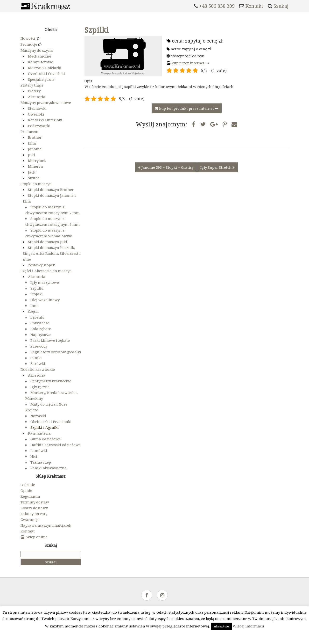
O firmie (28, 484)
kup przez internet (188, 62)
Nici (33, 456)
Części (33, 311)
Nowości (28, 38)
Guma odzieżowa (45, 439)
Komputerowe (40, 61)
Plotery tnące (32, 85)
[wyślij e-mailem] (234, 124)
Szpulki (36, 288)
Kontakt (28, 531)
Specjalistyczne (41, 79)
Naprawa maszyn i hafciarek (46, 525)
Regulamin (30, 496)
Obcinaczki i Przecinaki (50, 421)
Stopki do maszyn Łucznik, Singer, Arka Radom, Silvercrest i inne (52, 253)
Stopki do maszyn (36, 183)
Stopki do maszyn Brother (51, 189)
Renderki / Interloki (45, 119)
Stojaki (36, 293)
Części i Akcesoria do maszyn (46, 270)
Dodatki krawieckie (38, 369)
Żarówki (37, 363)
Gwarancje (30, 519)
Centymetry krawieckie (50, 380)
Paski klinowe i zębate (50, 340)
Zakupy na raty (34, 513)
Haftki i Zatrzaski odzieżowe (55, 444)
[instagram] (162, 595)
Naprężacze (40, 334)
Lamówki (38, 450)
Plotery (34, 90)
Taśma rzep (40, 462)
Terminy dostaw (35, 502)
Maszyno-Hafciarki (44, 67)
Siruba (34, 177)
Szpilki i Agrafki (44, 427)
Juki (31, 154)
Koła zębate (40, 328)
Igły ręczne (39, 386)
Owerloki (36, 114)
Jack (31, 172)
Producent (30, 131)
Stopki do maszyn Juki (47, 241)
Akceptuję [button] (221, 626)
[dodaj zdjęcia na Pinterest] (225, 124)
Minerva (35, 166)
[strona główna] (45, 10)
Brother (35, 137)
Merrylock (37, 160)
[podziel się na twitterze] (202, 124)
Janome (35, 148)
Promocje (29, 44)
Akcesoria (36, 96)
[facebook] (146, 595)
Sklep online (37, 536)
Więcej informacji (248, 626)
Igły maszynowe (44, 282)
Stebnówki (37, 108)
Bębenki (37, 317)
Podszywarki (39, 125)
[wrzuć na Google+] (214, 124)
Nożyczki (38, 415)
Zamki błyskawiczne (48, 468)
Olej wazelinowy (45, 299)
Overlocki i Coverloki (46, 73)
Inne (34, 305)
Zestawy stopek (41, 264)
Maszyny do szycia (37, 50)
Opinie (26, 490)
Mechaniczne (39, 56)
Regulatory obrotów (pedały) (55, 351)
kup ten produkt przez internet (186, 108)
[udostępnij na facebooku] (193, 124)
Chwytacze (39, 322)
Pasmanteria (39, 433)
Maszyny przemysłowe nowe (46, 102)
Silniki (36, 357)
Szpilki (96, 30)
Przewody (39, 346)
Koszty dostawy (34, 507)
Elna (32, 143)
